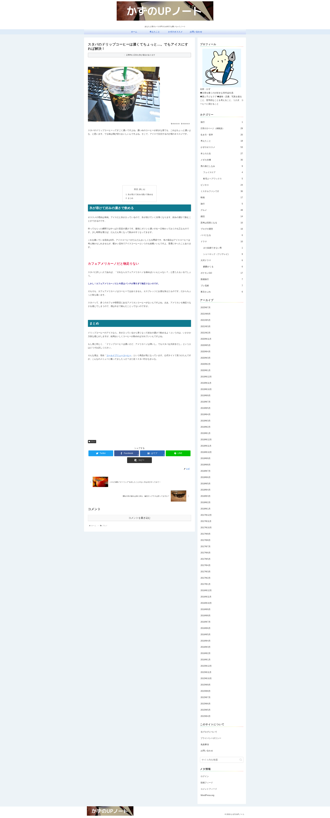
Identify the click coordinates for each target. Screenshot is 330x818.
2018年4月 (206, 490)
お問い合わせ (207, 751)
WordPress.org (207, 795)
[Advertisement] (139, 156)
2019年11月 (206, 383)
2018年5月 (206, 484)
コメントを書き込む (140, 518)
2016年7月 (206, 622)
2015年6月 (206, 704)
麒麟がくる (223, 267)
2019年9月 (206, 395)
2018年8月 (206, 465)
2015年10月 (206, 678)
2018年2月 (206, 502)
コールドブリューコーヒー (118, 355)
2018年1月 (206, 509)
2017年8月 (206, 540)
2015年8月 (206, 691)
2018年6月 (206, 477)
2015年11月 (206, 672)
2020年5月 (206, 345)
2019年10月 (206, 389)
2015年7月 (206, 697)
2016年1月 (206, 659)
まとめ (130, 198)
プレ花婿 (222, 285)
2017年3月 (206, 571)
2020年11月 (206, 339)
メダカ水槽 (222, 160)
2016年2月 (206, 653)
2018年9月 (206, 458)
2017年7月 (206, 546)
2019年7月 (206, 402)
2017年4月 (206, 565)
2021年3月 (206, 326)
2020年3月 (206, 358)
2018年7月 (206, 471)
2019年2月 (206, 427)
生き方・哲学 (222, 135)
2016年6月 (206, 628)
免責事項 (205, 744)
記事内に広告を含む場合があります (140, 55)
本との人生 (222, 153)
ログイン (205, 776)
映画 (222, 197)
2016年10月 (206, 603)
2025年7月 (206, 307)
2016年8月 (206, 615)
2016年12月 (206, 590)
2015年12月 (206, 666)
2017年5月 (206, 559)
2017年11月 (206, 521)
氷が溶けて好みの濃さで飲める (140, 194)
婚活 (222, 216)
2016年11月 (206, 597)
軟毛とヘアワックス (223, 179)
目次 (136, 189)
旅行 (222, 122)
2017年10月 (206, 527)
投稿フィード (207, 783)
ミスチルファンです (222, 191)
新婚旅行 (222, 279)
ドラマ (222, 241)
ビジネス (222, 185)
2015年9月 (206, 685)
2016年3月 (206, 647)
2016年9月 (206, 609)
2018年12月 (206, 439)
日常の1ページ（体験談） (222, 128)
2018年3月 (206, 496)
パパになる (222, 235)
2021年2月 (206, 333)
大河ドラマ (222, 260)
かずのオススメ (222, 147)
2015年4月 (206, 716)
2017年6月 (206, 553)
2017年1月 (206, 584)
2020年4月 (206, 351)
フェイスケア (223, 172)
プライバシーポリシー (211, 738)
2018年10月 (206, 452)
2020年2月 (206, 364)
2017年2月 (206, 578)
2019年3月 (206, 421)
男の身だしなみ (222, 166)
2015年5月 (206, 710)
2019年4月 (206, 414)
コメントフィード (209, 789)
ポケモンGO (222, 273)
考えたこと (222, 141)
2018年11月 (206, 446)
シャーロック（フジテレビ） (223, 254)
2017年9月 (206, 534)
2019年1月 (206, 433)
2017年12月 (206, 515)
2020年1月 (206, 370)
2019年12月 (206, 377)
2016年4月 (206, 641)
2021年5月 (206, 320)
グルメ (93, 441)
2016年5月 (206, 634)
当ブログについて (209, 732)
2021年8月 (206, 314)
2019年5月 (206, 408)
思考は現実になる (222, 223)
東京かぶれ (222, 292)
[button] (240, 759)
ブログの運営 (222, 229)
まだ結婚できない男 (223, 248)
